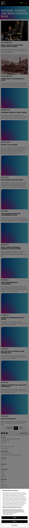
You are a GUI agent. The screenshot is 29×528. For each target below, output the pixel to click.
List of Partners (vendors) (8, 514)
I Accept (14, 517)
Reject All (14, 521)
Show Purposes (14, 525)
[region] (14, 508)
